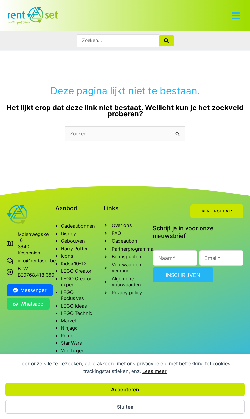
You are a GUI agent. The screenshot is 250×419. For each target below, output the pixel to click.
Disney (68, 234)
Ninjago (69, 328)
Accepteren (125, 389)
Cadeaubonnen (78, 226)
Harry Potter (74, 249)
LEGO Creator (76, 271)
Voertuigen (73, 351)
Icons (67, 256)
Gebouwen (73, 241)
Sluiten (125, 407)
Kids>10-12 (74, 264)
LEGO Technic (76, 313)
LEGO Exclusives (72, 295)
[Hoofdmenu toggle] (235, 15)
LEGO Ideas (74, 306)
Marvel (68, 321)
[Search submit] (166, 40)
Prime (67, 336)
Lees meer (154, 371)
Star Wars (71, 343)
